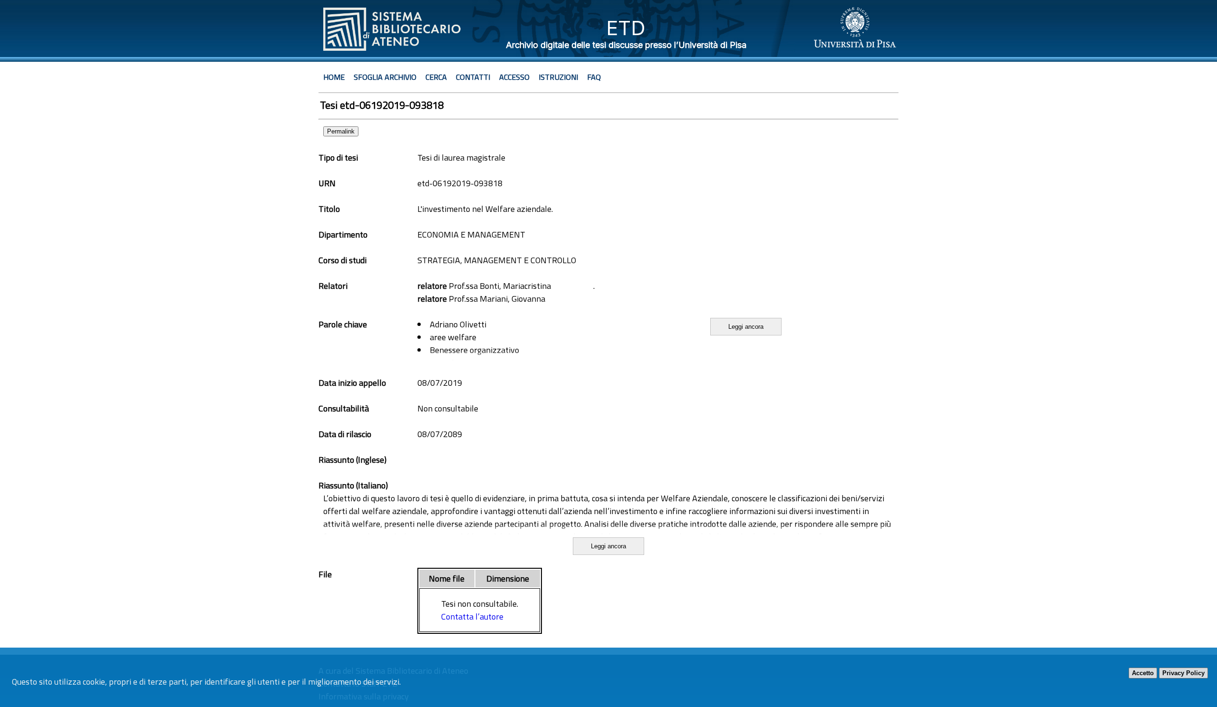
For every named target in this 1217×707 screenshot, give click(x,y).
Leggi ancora (745, 326)
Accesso (514, 77)
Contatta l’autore (472, 616)
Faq (594, 77)
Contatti (473, 77)
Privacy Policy (1183, 673)
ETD (626, 28)
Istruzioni (558, 77)
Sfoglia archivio (385, 77)
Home (334, 77)
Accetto (1143, 673)
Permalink (341, 131)
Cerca (436, 77)
